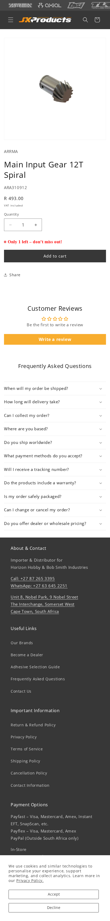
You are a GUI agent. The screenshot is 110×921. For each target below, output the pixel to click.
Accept (54, 894)
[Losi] (76, 5)
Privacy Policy (24, 736)
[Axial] (49, 5)
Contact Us (21, 691)
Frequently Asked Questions (38, 678)
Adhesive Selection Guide (35, 666)
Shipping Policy (25, 760)
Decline (53, 907)
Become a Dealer (27, 654)
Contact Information (30, 785)
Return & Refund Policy (33, 724)
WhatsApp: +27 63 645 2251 (39, 585)
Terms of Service (27, 748)
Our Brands (22, 642)
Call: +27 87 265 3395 (33, 578)
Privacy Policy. (30, 880)
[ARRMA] (20, 5)
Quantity (11, 214)
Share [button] (15, 274)
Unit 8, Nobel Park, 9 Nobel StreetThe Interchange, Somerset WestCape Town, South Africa (44, 604)
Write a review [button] (55, 339)
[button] (11, 20)
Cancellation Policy (29, 773)
